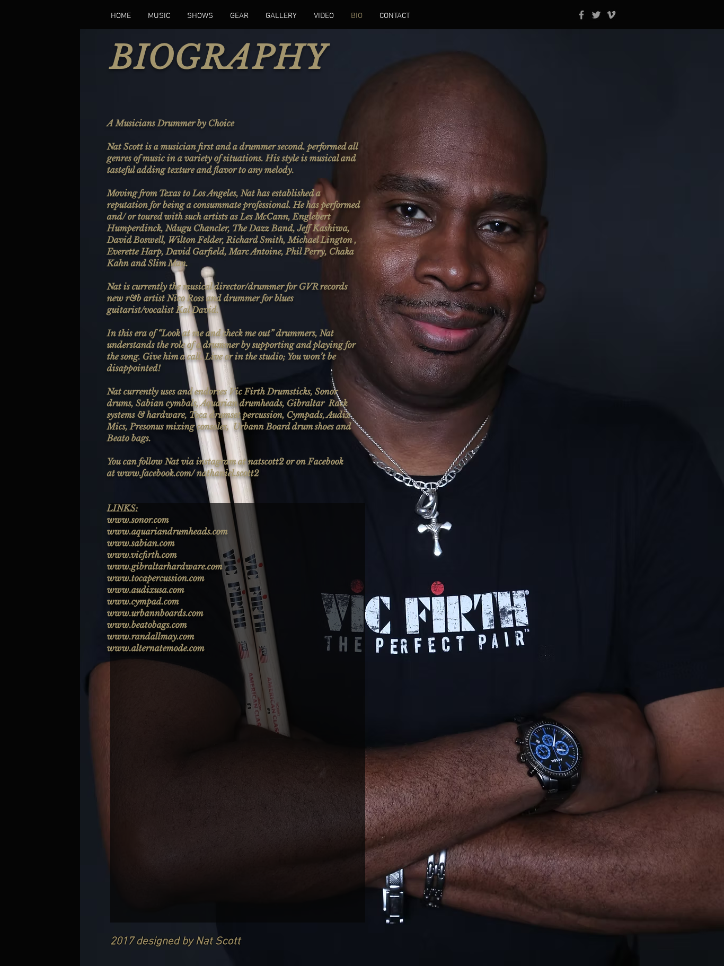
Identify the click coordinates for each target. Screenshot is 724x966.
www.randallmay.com (151, 636)
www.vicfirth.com (142, 554)
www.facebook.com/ (156, 473)
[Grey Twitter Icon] (596, 15)
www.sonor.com (138, 519)
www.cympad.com (143, 601)
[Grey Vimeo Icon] (611, 15)
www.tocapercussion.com (156, 578)
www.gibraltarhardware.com (165, 566)
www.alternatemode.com (156, 648)
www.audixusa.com (145, 589)
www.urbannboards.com (155, 613)
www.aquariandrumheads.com (167, 531)
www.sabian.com (141, 543)
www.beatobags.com (147, 624)
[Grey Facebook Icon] (581, 15)
